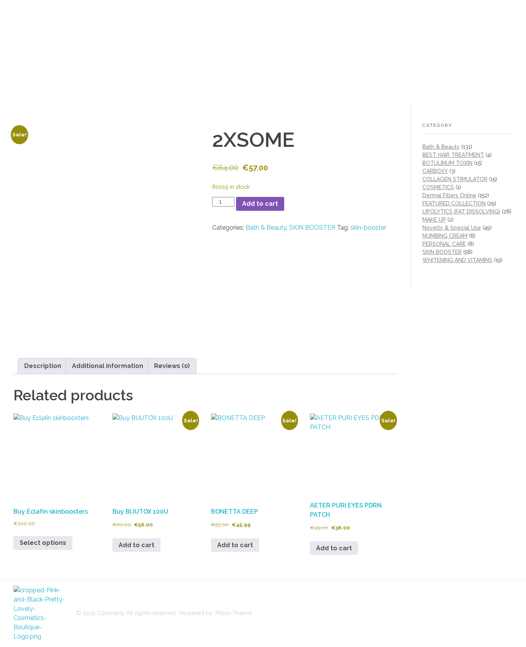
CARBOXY (435, 171)
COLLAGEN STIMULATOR (454, 179)
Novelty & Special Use (451, 228)
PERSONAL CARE (444, 244)
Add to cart (260, 203)
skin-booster (368, 227)
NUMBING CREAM (444, 236)
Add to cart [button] (136, 545)
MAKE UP (434, 220)
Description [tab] (42, 366)
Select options (43, 542)
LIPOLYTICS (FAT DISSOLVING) (461, 211)
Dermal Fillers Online (449, 195)
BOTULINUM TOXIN (447, 163)
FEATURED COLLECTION (454, 203)
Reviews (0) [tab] (172, 366)
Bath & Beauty (266, 227)
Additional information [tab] (107, 366)
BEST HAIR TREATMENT (453, 155)
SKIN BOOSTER (312, 227)
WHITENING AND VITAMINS (457, 260)
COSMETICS (438, 187)
